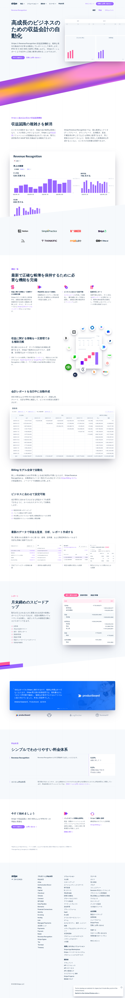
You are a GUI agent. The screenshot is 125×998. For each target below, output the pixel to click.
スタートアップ (69, 882)
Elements (41, 907)
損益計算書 (94, 595)
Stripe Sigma (42, 939)
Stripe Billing (95, 825)
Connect (40, 898)
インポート (39, 357)
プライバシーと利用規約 (98, 893)
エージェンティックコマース (73, 885)
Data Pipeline (42, 904)
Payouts (40, 931)
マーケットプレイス (70, 904)
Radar (40, 934)
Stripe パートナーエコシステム (74, 952)
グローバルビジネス (70, 898)
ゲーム (66, 920)
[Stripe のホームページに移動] (14, 876)
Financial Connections (45, 909)
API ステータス (69, 968)
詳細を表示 (67, 832)
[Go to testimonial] (58, 709)
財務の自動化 (68, 896)
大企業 (66, 879)
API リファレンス (69, 965)
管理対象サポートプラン (98, 936)
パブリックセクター (70, 939)
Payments (41, 928)
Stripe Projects (69, 976)
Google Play (38, 360)
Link (39, 920)
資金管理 (67, 907)
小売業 (66, 942)
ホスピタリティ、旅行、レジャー (75, 923)
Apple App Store (25, 360)
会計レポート (96, 297)
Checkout (41, 893)
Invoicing (41, 915)
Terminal (41, 945)
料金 (100, 10)
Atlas (39, 882)
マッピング (69, 302)
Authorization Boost (44, 885)
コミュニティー (95, 887)
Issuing (40, 917)
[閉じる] (121, 987)
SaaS (65, 912)
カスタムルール (69, 295)
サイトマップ (94, 901)
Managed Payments (44, 923)
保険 (65, 926)
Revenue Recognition (19, 10)
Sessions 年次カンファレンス (100, 890)
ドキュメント (109, 10)
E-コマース (67, 890)
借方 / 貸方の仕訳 (71, 595)
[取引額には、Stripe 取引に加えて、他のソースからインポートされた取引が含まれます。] (101, 760)
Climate (40, 896)
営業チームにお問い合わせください (78, 784)
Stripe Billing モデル (69, 478)
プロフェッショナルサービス (73, 936)
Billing (40, 887)
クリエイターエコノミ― (72, 917)
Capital (40, 890)
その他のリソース (96, 907)
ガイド (92, 879)
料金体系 (61, 3)
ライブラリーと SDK (71, 973)
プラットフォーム (70, 909)
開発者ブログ (68, 979)
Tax (39, 942)
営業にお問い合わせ (104, 4)
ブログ (92, 885)
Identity (40, 912)
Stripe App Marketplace (72, 949)
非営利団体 (67, 933)
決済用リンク (42, 926)
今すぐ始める (17, 57)
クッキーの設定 (95, 904)
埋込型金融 (67, 893)
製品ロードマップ (96, 914)
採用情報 (93, 917)
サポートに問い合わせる (98, 933)
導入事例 (93, 882)
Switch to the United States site (86, 993)
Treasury (41, 947)
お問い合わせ (30, 827)
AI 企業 (66, 915)
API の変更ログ (69, 971)
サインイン (89, 4)
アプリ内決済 (68, 901)
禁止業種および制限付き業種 (100, 896)
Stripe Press (94, 923)
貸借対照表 (84, 595)
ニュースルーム (95, 920)
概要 (94, 10)
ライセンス (94, 898)
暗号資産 (41, 901)
